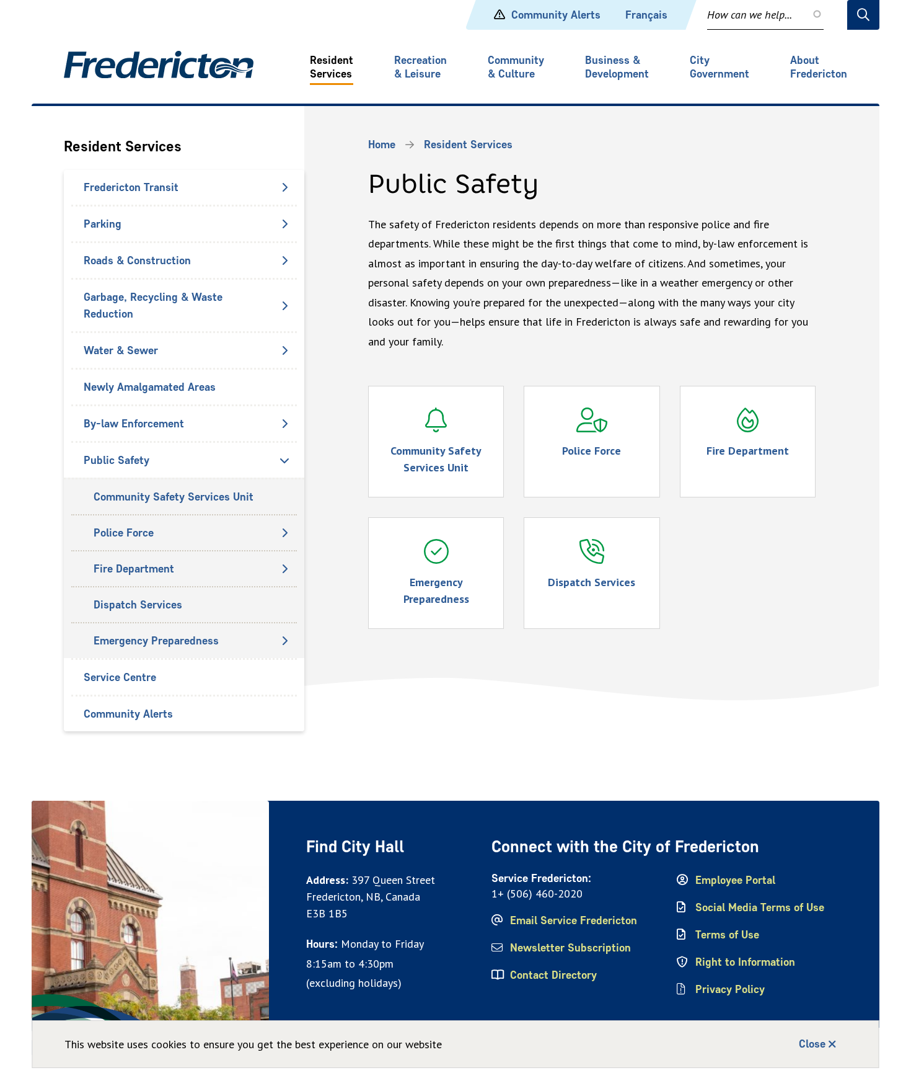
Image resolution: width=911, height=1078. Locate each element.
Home (381, 144)
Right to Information (745, 962)
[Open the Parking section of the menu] (284, 224)
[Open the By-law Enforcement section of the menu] (284, 423)
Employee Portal (735, 880)
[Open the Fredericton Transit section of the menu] (284, 187)
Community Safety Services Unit (173, 497)
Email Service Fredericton (573, 920)
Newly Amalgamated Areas (150, 387)
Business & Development (617, 67)
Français (646, 15)
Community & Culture (516, 67)
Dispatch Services (138, 605)
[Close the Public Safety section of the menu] (284, 460)
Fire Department (134, 569)
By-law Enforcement (134, 423)
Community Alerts (556, 15)
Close (812, 1044)
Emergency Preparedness (156, 641)
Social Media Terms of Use (759, 907)
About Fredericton (818, 67)
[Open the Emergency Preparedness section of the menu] (284, 640)
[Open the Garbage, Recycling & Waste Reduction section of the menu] (284, 305)
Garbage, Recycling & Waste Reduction (153, 305)
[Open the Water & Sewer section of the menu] (284, 350)
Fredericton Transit (131, 187)
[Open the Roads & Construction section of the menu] (284, 260)
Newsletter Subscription (570, 948)
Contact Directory (553, 975)
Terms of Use (727, 935)
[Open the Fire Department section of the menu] (284, 568)
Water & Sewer (121, 350)
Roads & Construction (137, 260)
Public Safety (116, 460)
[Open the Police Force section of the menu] (284, 532)
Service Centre (120, 677)
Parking (102, 224)
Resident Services (331, 67)
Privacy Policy (730, 989)
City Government (719, 67)
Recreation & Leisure (420, 67)
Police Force (124, 533)
